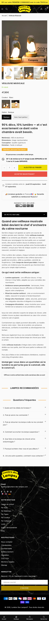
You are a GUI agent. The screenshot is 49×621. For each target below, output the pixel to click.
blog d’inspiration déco (14, 357)
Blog (3, 531)
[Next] (43, 73)
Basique (7, 117)
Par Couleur (5, 517)
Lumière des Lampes (14, 255)
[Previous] (6, 73)
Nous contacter (6, 542)
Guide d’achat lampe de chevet (26, 337)
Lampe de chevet (7, 504)
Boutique (16, 619)
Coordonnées (6, 545)
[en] (6, 494)
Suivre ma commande (9, 527)
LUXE (3, 524)
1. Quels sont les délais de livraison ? (17, 408)
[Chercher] (6, 9)
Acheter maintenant (24, 174)
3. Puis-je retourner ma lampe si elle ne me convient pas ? (23, 423)
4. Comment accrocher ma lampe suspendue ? (21, 432)
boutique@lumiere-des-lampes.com (14, 487)
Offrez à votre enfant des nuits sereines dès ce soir (24, 375)
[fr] (2, 494)
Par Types (4, 514)
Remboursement (7, 552)
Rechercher (44, 619)
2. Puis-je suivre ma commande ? (16, 415)
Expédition (5, 555)
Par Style (4, 508)
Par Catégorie (6, 521)
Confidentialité (6, 548)
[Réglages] (41, 9)
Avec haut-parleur (20, 117)
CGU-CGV (5, 558)
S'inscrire (24, 588)
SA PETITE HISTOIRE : (12, 215)
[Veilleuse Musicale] (9, 73)
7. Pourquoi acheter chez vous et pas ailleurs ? (21, 449)
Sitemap (4, 565)
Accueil (4, 15)
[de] (9, 494)
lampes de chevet (35, 313)
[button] (46, 9)
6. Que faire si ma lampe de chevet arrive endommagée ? (19, 440)
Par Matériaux (6, 511)
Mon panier (29, 619)
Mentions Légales (7, 562)
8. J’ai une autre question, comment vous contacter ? (23, 456)
